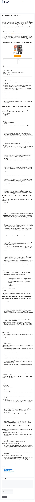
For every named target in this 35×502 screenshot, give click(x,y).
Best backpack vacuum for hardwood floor (9, 471)
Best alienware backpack (7, 470)
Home (20, 1)
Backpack (24, 1)
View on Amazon (17, 56)
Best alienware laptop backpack (8, 469)
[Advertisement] (17, 8)
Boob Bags (31, 1)
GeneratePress (23, 500)
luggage (28, 1)
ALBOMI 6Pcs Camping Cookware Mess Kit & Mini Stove (17, 33)
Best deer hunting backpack (7, 472)
